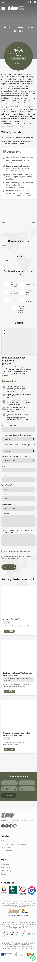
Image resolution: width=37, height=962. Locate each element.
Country (5, 495)
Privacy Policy (26, 551)
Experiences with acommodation (13, 844)
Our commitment (7, 851)
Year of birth (6, 485)
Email (4, 466)
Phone (4, 475)
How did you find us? (9, 504)
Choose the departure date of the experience (18, 445)
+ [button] (4, 330)
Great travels (6, 847)
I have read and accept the (18, 551)
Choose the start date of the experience (16, 435)
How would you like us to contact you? (16, 456)
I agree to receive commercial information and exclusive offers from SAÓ (18, 558)
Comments (5, 514)
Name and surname (9, 425)
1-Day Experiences (8, 841)
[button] (33, 222)
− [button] (4, 333)
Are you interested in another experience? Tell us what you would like (18, 531)
